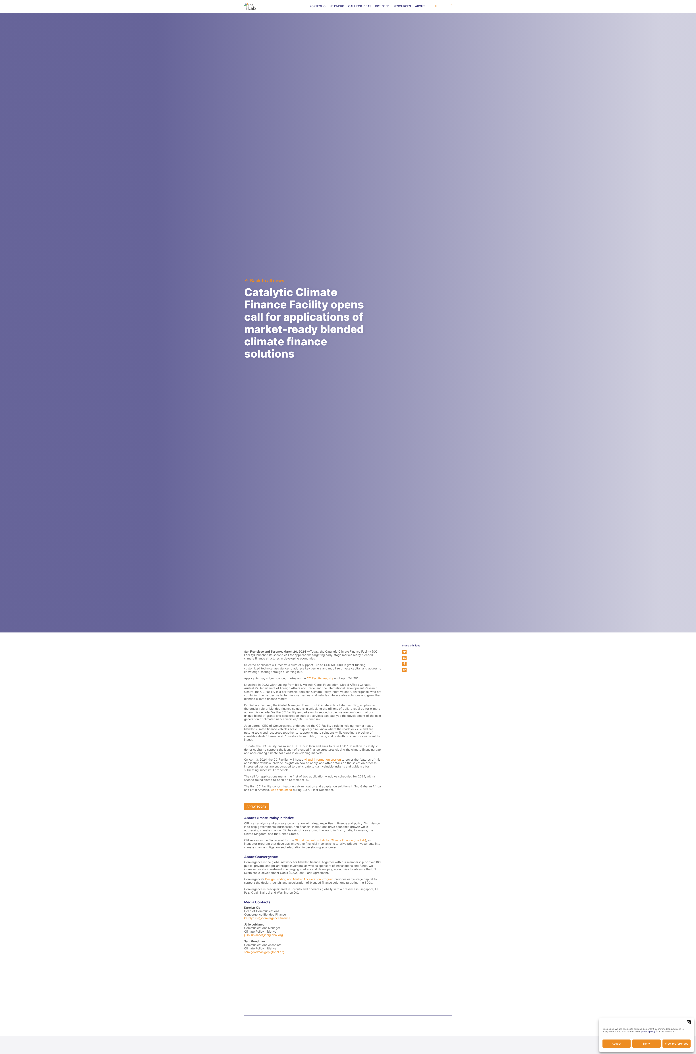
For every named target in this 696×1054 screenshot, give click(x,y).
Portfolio (318, 6)
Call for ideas (359, 6)
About (420, 6)
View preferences (676, 1043)
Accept (616, 1043)
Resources (402, 6)
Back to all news (267, 280)
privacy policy (648, 1031)
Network (337, 6)
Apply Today (256, 806)
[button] (689, 1022)
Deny (646, 1043)
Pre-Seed (382, 6)
